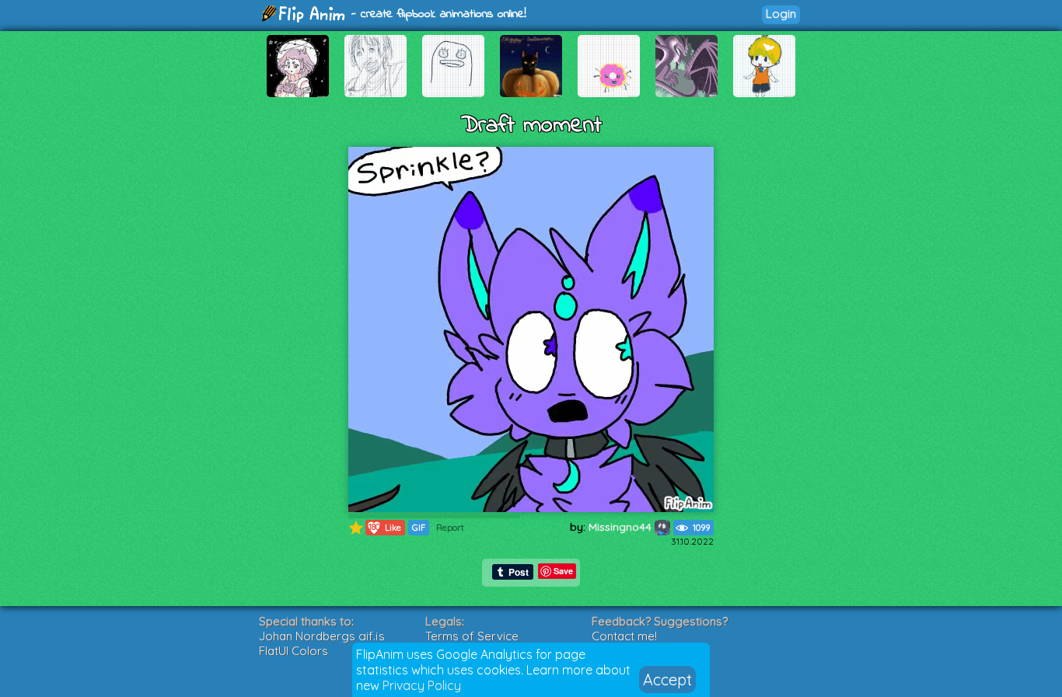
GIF (418, 527)
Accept (667, 679)
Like (385, 527)
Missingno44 (622, 527)
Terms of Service (472, 636)
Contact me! (624, 636)
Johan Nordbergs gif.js (322, 636)
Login (781, 13)
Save (563, 571)
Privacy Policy (422, 685)
